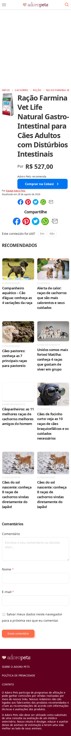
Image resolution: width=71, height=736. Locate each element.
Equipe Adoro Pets (15, 190)
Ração (37, 90)
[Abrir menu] (4, 4)
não (52, 233)
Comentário (11, 534)
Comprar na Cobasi (39, 184)
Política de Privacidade (18, 675)
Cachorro (21, 90)
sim (42, 233)
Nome (8, 569)
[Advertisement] (35, 48)
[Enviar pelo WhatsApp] (43, 202)
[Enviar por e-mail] (51, 202)
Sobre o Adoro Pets (16, 666)
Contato (8, 684)
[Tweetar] (35, 202)
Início (6, 90)
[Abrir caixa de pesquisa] (66, 5)
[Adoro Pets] (35, 4)
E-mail (8, 592)
